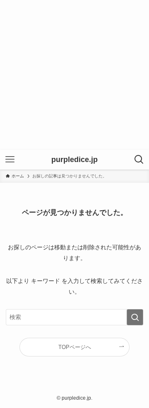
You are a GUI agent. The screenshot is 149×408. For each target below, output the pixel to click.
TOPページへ (74, 347)
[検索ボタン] (139, 160)
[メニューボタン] (10, 160)
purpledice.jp (74, 159)
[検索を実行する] (135, 317)
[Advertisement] (74, 75)
